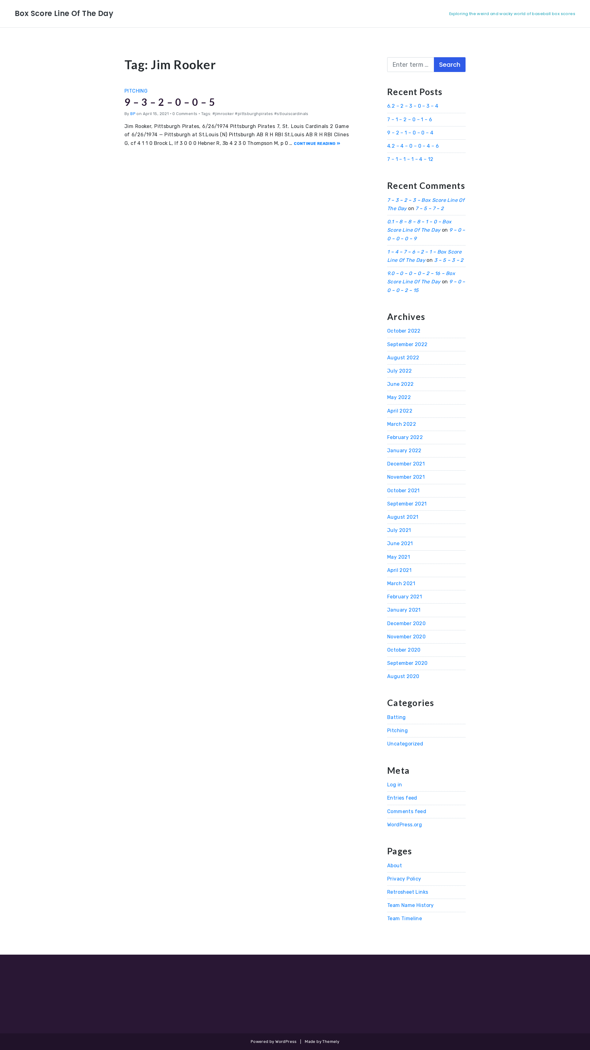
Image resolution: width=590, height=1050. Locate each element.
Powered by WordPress (274, 1041)
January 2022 (404, 450)
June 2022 (400, 384)
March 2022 (401, 424)
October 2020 (404, 650)
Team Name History (410, 905)
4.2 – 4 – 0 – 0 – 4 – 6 (413, 146)
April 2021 (399, 570)
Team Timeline (404, 918)
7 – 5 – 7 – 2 (429, 208)
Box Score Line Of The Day (64, 13)
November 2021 (406, 477)
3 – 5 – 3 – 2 (448, 260)
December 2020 (406, 623)
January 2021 (404, 610)
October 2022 (404, 331)
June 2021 (400, 543)
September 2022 (407, 344)
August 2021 (402, 517)
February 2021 (404, 597)
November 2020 (406, 637)
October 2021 (403, 490)
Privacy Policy (404, 879)
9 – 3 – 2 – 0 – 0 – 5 (169, 102)
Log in (394, 785)
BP (133, 113)
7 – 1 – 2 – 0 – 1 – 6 (409, 119)
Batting (396, 717)
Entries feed (402, 798)
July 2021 (399, 530)
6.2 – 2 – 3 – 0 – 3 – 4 (412, 106)
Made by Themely (322, 1041)
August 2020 (403, 676)
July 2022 (399, 371)
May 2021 (398, 557)
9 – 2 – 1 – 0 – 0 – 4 (410, 133)
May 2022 (399, 397)
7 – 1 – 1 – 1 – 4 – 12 (410, 159)
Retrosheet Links (407, 892)
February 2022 (405, 437)
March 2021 (401, 583)
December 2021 (406, 464)
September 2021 (407, 504)
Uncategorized (405, 744)
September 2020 (407, 663)
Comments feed (406, 811)
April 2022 (399, 411)
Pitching (136, 91)
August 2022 (403, 358)
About (394, 865)
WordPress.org (404, 825)
